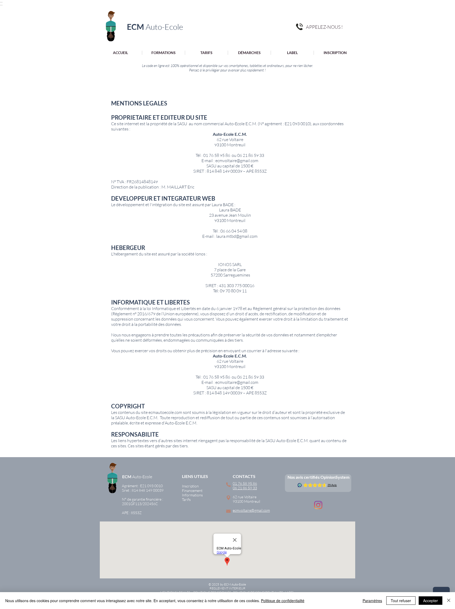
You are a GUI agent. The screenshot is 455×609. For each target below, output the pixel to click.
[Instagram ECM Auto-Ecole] (318, 505)
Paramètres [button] (372, 600)
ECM (126, 476)
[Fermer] (449, 600)
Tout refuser (401, 600)
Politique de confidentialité (282, 600)
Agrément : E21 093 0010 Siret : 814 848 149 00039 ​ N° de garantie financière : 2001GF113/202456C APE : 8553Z (143, 499)
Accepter (430, 600)
